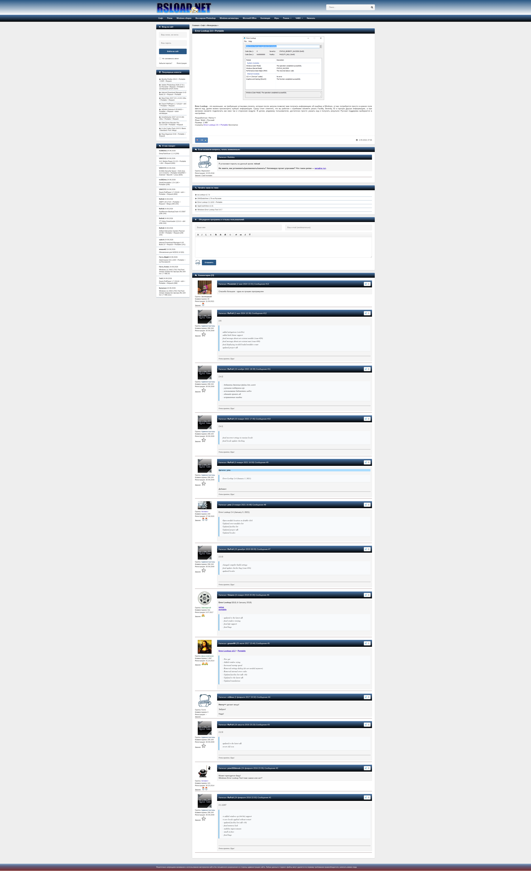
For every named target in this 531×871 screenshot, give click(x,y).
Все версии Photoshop (206, 18)
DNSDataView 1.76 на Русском (209, 198)
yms (229, 505)
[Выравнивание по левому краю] (216, 234)
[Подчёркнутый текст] (206, 234)
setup (221, 607)
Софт (160, 18)
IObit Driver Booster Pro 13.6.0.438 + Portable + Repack (171, 124)
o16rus (230, 697)
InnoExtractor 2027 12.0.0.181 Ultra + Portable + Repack (171, 118)
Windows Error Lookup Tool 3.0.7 (209, 210)
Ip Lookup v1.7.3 (203, 195)
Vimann (231, 595)
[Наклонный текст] (202, 234)
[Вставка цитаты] (240, 234)
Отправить (209, 262)
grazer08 (231, 643)
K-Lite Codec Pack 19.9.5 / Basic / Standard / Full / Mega (172, 129)
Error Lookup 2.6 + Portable (216, 125)
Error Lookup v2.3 (227, 651)
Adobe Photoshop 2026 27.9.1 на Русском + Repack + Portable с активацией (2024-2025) (172, 87)
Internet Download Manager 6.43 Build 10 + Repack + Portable (172, 93)
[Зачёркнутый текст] (210, 234)
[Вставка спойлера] (250, 234)
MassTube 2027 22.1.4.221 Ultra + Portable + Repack (172, 99)
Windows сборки (184, 18)
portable (223, 609)
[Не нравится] (197, 140)
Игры (276, 18)
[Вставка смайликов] (230, 234)
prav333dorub (234, 768)
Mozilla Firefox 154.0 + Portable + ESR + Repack (172, 80)
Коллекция (265, 18)
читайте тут (320, 168)
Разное (286, 18)
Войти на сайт (173, 51)
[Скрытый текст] (236, 234)
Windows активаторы (229, 18)
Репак (169, 18)
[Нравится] (205, 140)
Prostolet (231, 284)
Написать (311, 18)
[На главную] (191, 7)
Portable (242, 651)
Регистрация (182, 63)
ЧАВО (298, 18)
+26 (201, 140)
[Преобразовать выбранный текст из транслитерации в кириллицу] (245, 234)
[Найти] (372, 7)
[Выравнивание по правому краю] (225, 234)
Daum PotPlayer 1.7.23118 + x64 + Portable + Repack (172, 105)
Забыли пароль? (165, 63)
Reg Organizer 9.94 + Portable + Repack (172, 135)
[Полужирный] (198, 234)
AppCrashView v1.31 (205, 206)
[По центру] (220, 234)
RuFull (230, 313)
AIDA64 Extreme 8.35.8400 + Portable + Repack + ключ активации (171, 111)
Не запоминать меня (170, 59)
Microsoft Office (249, 18)
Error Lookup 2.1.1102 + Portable (209, 202)
